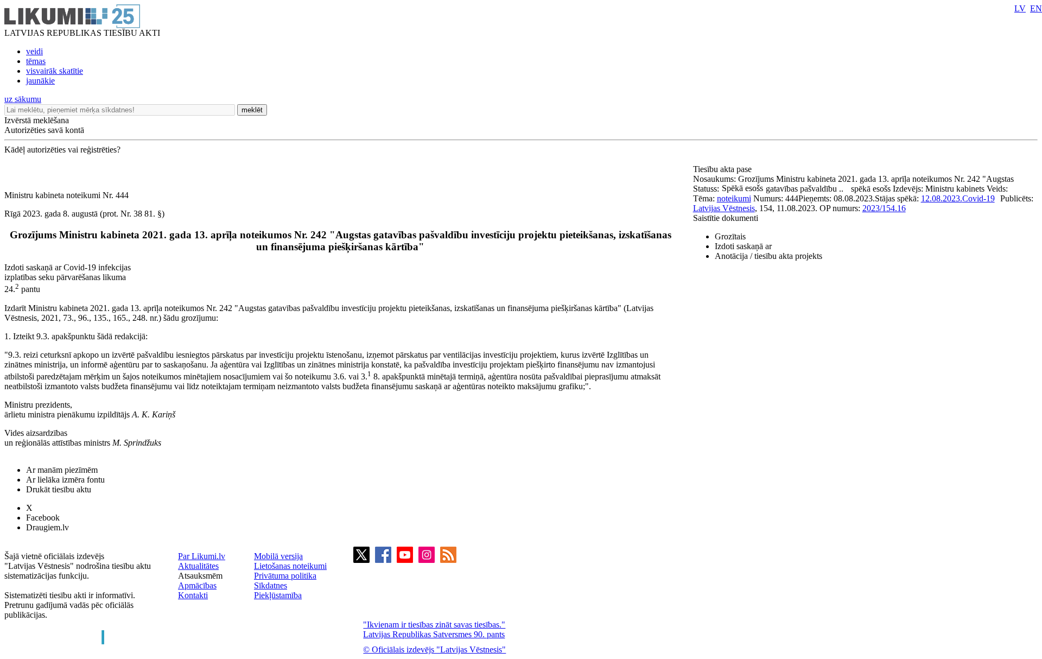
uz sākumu (22, 99)
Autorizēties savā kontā (44, 130)
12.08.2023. (941, 198)
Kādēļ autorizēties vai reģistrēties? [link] (62, 149)
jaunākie (40, 80)
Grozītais (730, 236)
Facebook (43, 517)
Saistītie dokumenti (725, 218)
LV (1020, 8)
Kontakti (193, 595)
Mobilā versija (278, 556)
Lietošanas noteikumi (290, 566)
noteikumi (734, 198)
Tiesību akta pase (723, 169)
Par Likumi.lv (201, 556)
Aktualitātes (198, 566)
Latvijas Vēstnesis (724, 208)
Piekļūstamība (278, 595)
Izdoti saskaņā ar (743, 246)
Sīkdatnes (270, 585)
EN (1036, 8)
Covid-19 (978, 198)
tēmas (36, 61)
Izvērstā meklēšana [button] (36, 120)
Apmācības (197, 585)
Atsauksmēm (200, 575)
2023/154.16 (884, 208)
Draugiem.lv (47, 527)
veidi (34, 51)
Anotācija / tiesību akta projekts (768, 256)
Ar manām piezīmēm (62, 469)
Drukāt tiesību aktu (58, 489)
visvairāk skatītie (54, 70)
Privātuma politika (285, 575)
